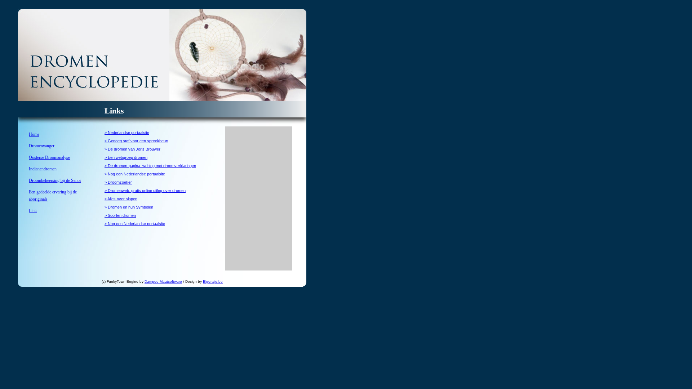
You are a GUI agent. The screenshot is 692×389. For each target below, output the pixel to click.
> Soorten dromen (120, 215)
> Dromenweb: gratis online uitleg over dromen (145, 190)
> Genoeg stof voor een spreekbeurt (136, 141)
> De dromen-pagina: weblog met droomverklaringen (150, 166)
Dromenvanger (41, 145)
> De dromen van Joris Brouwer (132, 149)
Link (33, 210)
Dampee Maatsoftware (163, 281)
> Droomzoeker (118, 182)
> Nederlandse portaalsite (127, 132)
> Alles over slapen (121, 199)
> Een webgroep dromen (126, 157)
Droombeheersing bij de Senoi (55, 180)
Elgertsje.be (213, 281)
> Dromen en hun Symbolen (129, 207)
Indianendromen (43, 168)
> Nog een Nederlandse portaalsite (135, 174)
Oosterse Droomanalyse (49, 157)
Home (34, 134)
